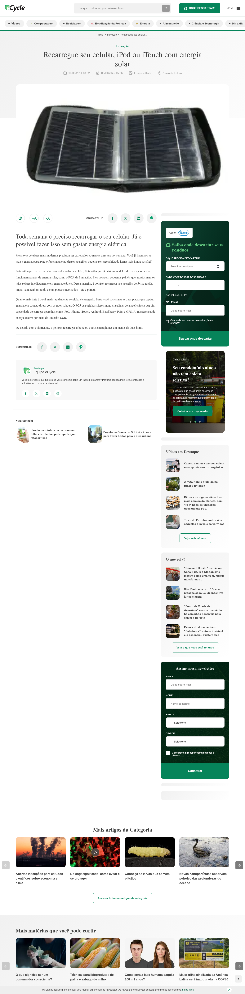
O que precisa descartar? (183, 258)
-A (48, 218)
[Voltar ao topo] (238, 979)
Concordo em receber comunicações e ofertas (193, 754)
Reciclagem (73, 23)
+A (34, 218)
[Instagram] (58, 393)
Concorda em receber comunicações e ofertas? (191, 321)
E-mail (170, 676)
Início (100, 35)
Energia (145, 23)
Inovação (112, 35)
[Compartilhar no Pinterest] (152, 218)
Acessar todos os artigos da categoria (123, 898)
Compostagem (43, 23)
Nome (169, 695)
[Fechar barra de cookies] (229, 990)
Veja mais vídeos (195, 538)
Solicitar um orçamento (192, 411)
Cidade (170, 733)
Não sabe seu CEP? (176, 295)
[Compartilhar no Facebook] (113, 218)
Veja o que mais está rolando (195, 647)
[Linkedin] (47, 393)
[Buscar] (166, 8)
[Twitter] (36, 393)
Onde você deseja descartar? (186, 277)
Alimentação (171, 23)
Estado (170, 714)
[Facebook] (25, 393)
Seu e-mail (172, 302)
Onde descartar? (202, 8)
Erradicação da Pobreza (110, 23)
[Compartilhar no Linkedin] (139, 218)
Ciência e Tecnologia (205, 23)
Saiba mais (188, 989)
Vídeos (15, 23)
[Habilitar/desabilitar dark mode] (20, 218)
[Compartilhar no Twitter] (126, 218)
